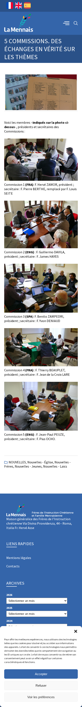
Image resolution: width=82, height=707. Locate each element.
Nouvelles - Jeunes (28, 466)
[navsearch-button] (76, 23)
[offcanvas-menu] (66, 23)
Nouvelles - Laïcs (55, 466)
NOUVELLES (17, 462)
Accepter (41, 674)
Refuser (41, 685)
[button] (76, 631)
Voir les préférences (41, 697)
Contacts (13, 566)
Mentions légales (18, 558)
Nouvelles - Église (40, 462)
